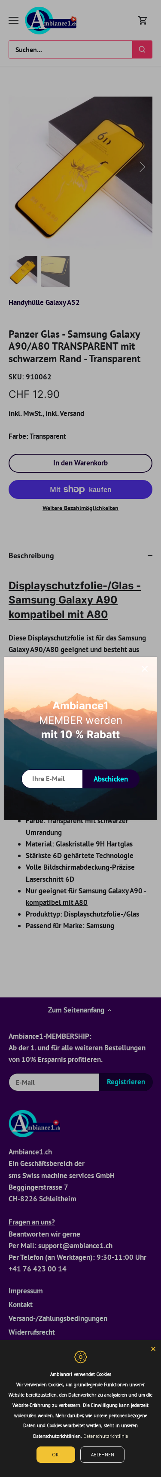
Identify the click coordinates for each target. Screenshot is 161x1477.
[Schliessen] (144, 668)
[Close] (153, 1348)
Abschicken (111, 779)
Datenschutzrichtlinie (105, 1436)
